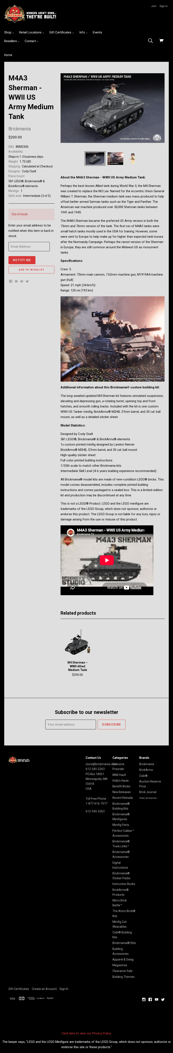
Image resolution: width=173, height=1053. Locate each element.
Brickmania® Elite (124, 943)
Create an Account (44, 989)
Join (153, 6)
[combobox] (151, 41)
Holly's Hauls (120, 780)
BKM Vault (119, 775)
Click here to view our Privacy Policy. (87, 1033)
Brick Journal (147, 792)
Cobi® (143, 775)
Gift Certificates (60, 32)
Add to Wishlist (31, 269)
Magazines (119, 965)
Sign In (63, 989)
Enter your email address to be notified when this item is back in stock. (31, 231)
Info (82, 32)
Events (97, 32)
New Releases (121, 792)
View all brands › (148, 797)
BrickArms (146, 769)
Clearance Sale (122, 971)
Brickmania (146, 764)
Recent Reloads (122, 797)
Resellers (11, 41)
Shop (8, 32)
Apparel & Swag (123, 959)
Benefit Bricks (121, 786)
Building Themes (123, 976)
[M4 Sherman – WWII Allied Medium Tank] (77, 642)
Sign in (163, 6)
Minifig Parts (120, 825)
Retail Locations (30, 32)
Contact (31, 41)
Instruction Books (123, 884)
